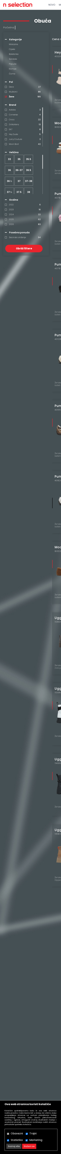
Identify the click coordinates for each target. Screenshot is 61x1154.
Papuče (12, 64)
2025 (11, 219)
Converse (13, 114)
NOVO (51, 4)
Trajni (32, 1133)
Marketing (35, 1140)
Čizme (12, 73)
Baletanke (13, 54)
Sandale (13, 59)
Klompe (12, 68)
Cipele (12, 49)
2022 (11, 204)
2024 (11, 214)
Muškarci (13, 91)
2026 (11, 224)
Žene (11, 96)
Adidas (12, 109)
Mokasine (13, 44)
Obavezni (17, 1133)
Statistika (17, 1140)
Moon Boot (14, 144)
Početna (8, 27)
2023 (11, 209)
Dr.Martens (14, 124)
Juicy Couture (15, 139)
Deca (11, 86)
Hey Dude (13, 134)
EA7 (10, 129)
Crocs (11, 119)
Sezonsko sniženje (17, 237)
